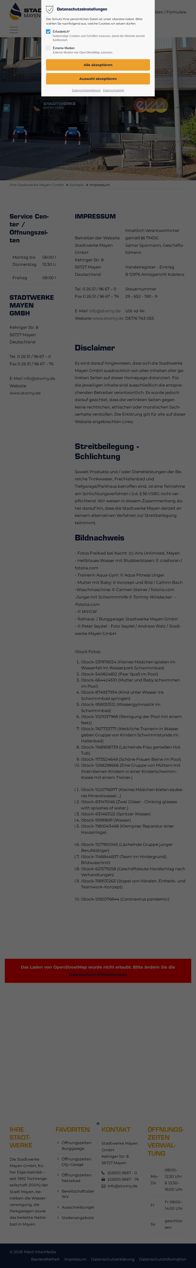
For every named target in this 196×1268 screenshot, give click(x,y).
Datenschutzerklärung (86, 90)
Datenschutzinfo (113, 90)
